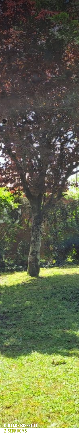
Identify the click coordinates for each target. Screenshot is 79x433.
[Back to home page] (39, 14)
